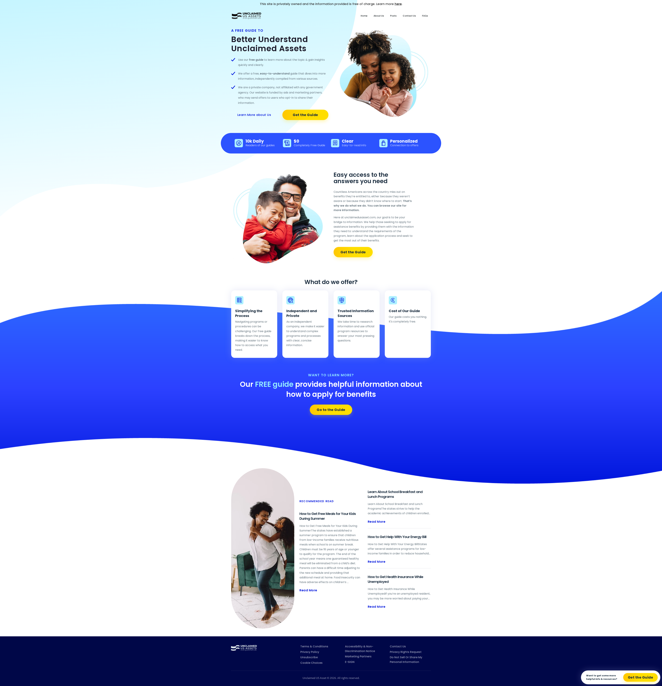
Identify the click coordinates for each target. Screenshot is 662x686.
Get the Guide (305, 114)
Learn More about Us (254, 115)
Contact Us (409, 15)
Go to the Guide (331, 409)
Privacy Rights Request (406, 652)
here (398, 4)
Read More (308, 590)
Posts (393, 15)
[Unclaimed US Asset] (244, 647)
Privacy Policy (309, 652)
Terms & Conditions (314, 646)
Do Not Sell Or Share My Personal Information (406, 659)
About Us (379, 15)
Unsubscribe (309, 657)
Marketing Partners (358, 656)
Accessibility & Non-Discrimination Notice (360, 648)
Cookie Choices (311, 663)
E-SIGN (349, 662)
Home (364, 15)
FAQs (425, 15)
